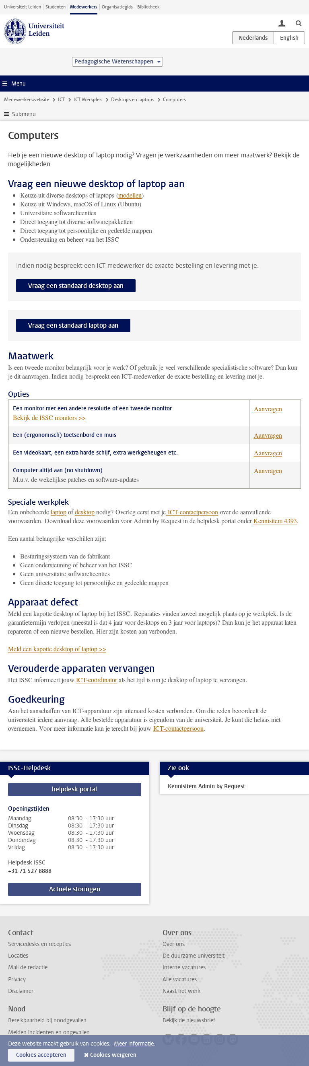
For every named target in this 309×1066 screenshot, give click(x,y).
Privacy (17, 979)
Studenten (55, 7)
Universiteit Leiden (22, 7)
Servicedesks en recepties (39, 944)
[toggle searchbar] (298, 22)
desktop (85, 512)
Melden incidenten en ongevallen (49, 1032)
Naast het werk (181, 991)
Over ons (174, 944)
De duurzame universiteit (194, 956)
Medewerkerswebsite (26, 99)
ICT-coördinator (96, 679)
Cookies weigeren (113, 1055)
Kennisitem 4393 (275, 520)
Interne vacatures (184, 967)
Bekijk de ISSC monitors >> (49, 417)
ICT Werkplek (88, 99)
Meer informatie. (134, 1044)
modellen (130, 195)
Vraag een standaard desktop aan (76, 285)
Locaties (18, 956)
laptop (58, 512)
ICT (61, 99)
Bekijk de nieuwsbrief (189, 1020)
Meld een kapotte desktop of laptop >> (57, 648)
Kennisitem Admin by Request (206, 786)
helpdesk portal (74, 789)
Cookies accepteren (41, 1055)
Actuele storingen (74, 889)
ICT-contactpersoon (192, 512)
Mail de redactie (27, 967)
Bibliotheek (148, 7)
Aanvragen (268, 408)
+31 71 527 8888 (30, 871)
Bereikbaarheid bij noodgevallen (47, 1020)
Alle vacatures (180, 979)
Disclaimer (20, 991)
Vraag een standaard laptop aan (73, 325)
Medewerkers (83, 7)
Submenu (24, 114)
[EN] (289, 37)
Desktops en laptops (132, 99)
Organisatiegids (117, 7)
